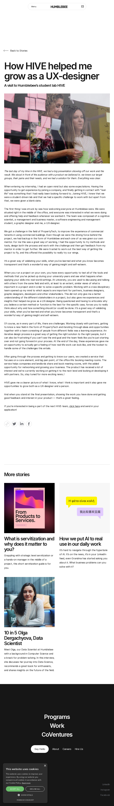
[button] (25, 795)
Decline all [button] (35, 789)
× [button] (45, 766)
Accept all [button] (15, 789)
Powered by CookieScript (25, 800)
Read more (26, 783)
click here (74, 406)
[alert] (25, 783)
